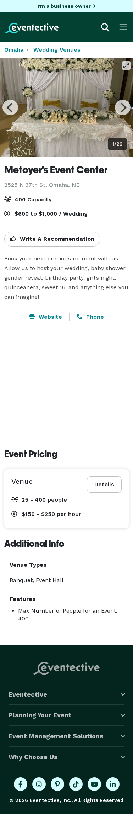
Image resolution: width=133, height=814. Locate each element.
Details (104, 484)
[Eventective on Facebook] (20, 784)
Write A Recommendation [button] (56, 239)
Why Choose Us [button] (33, 757)
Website (49, 316)
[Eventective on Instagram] (39, 784)
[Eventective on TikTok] (76, 784)
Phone (94, 316)
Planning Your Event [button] (40, 715)
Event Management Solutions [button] (56, 736)
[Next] (123, 107)
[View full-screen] (126, 65)
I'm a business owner (64, 6)
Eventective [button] (28, 694)
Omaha (13, 49)
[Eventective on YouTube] (94, 784)
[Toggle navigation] (123, 27)
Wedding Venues (57, 49)
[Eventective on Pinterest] (57, 784)
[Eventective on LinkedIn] (113, 784)
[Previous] (10, 107)
